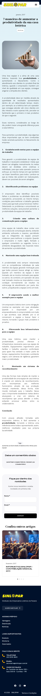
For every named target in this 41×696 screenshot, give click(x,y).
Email (7, 505)
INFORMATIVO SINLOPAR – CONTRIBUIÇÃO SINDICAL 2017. (19, 569)
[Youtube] (25, 686)
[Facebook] (15, 686)
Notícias (20, 30)
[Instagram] (20, 686)
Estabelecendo (24, 446)
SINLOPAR (15, 692)
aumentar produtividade (10, 446)
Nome (7, 496)
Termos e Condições (29, 693)
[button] (36, 4)
